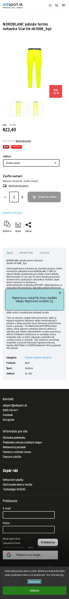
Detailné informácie (13, 212)
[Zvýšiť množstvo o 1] (22, 197)
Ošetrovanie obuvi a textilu (17, 484)
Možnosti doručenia (18, 185)
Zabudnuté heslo (11, 543)
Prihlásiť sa (48, 542)
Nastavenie (34, 581)
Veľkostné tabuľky (13, 480)
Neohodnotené (23, 141)
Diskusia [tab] (44, 252)
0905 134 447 (10, 410)
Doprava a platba (12, 456)
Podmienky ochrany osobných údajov (22, 442)
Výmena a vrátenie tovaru (17, 452)
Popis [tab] (9, 252)
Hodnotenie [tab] (26, 252)
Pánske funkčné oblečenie (38, 357)
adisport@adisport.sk (15, 405)
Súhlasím (34, 590)
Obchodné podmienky (14, 437)
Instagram (8, 419)
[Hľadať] (50, 5)
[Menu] (63, 5)
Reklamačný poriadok (14, 447)
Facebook (8, 415)
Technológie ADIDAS (14, 489)
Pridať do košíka (47, 197)
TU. (51, 301)
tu (62, 575)
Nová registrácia (11, 538)
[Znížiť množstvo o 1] (5, 197)
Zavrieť (57, 237)
